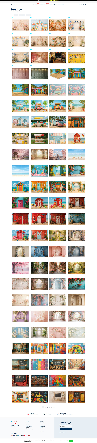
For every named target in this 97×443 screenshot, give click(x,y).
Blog (41, 428)
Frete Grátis (27, 427)
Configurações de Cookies (64, 440)
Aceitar (71, 440)
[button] (81, 4)
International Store (15, 421)
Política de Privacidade (29, 428)
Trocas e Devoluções (29, 426)
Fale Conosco (42, 431)
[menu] (48, 4)
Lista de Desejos (42, 425)
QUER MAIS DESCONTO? (48, 0)
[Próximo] (54, 407)
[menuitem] (33, 4)
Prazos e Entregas (28, 425)
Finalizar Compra (42, 426)
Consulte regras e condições (34, 414)
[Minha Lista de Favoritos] (83, 4)
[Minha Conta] (81, 4)
